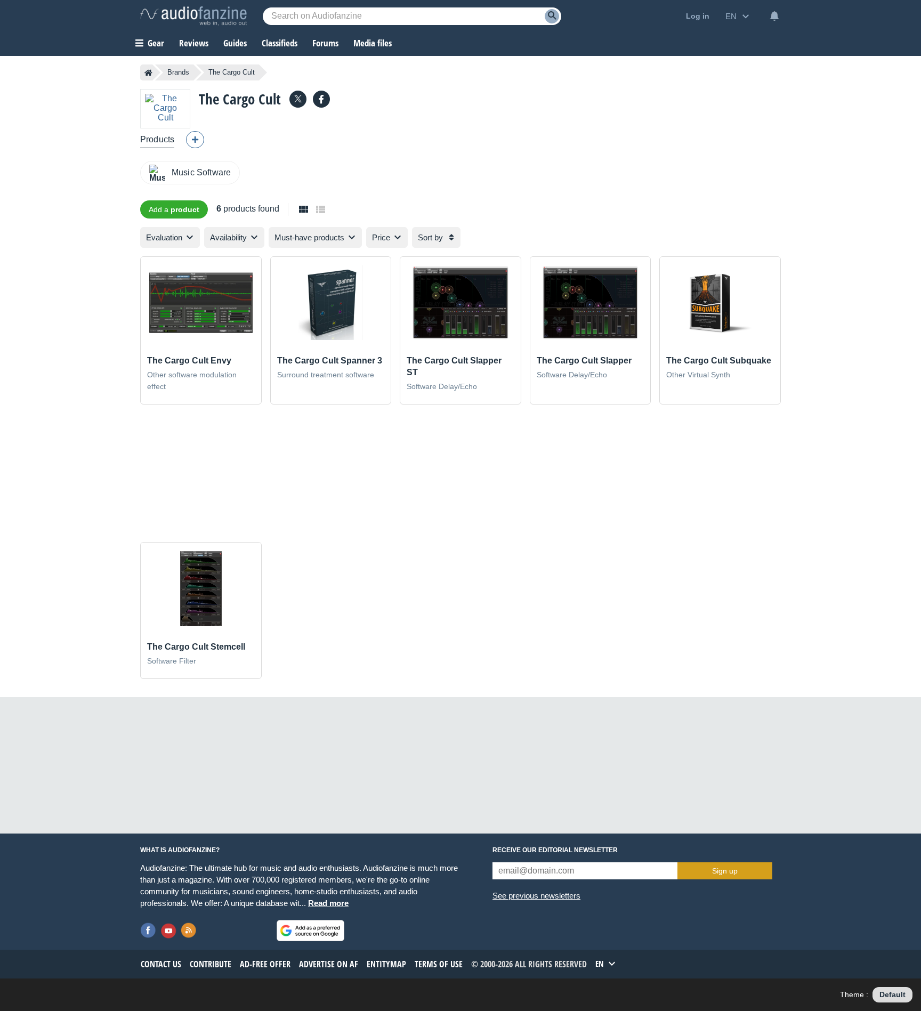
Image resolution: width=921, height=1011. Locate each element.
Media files (372, 43)
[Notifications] (774, 16)
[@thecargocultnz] (297, 99)
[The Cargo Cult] (165, 108)
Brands (178, 72)
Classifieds (279, 43)
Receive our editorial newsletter (555, 850)
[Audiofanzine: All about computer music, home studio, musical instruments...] (193, 16)
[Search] (552, 16)
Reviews (193, 43)
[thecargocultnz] (321, 99)
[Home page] (148, 72)
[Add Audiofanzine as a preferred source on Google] (310, 930)
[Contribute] (195, 139)
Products (157, 139)
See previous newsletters (536, 895)
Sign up (725, 871)
